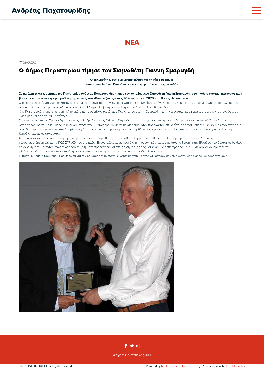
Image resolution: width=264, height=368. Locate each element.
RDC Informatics (235, 366)
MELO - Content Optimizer (176, 366)
